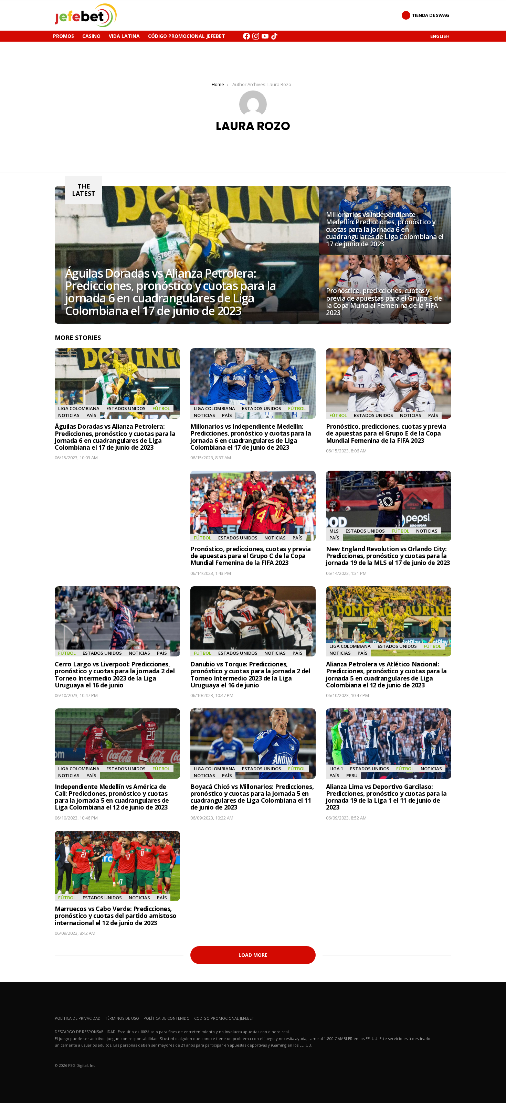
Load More (253, 955)
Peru (352, 775)
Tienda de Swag (431, 15)
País (91, 415)
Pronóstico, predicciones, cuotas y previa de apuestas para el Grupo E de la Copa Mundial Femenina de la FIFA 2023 (386, 433)
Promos (63, 36)
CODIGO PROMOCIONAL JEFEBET (224, 1018)
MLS (334, 531)
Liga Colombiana (78, 408)
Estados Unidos (126, 408)
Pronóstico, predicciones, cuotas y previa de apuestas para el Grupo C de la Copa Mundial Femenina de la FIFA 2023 (250, 556)
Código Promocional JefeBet (186, 36)
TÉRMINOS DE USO (122, 1018)
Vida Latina (124, 36)
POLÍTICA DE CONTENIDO (167, 1018)
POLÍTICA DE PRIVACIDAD (78, 1018)
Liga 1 (336, 768)
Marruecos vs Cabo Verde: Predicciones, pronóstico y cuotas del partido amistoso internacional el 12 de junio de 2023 (116, 915)
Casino (91, 36)
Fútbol (161, 408)
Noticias (69, 415)
